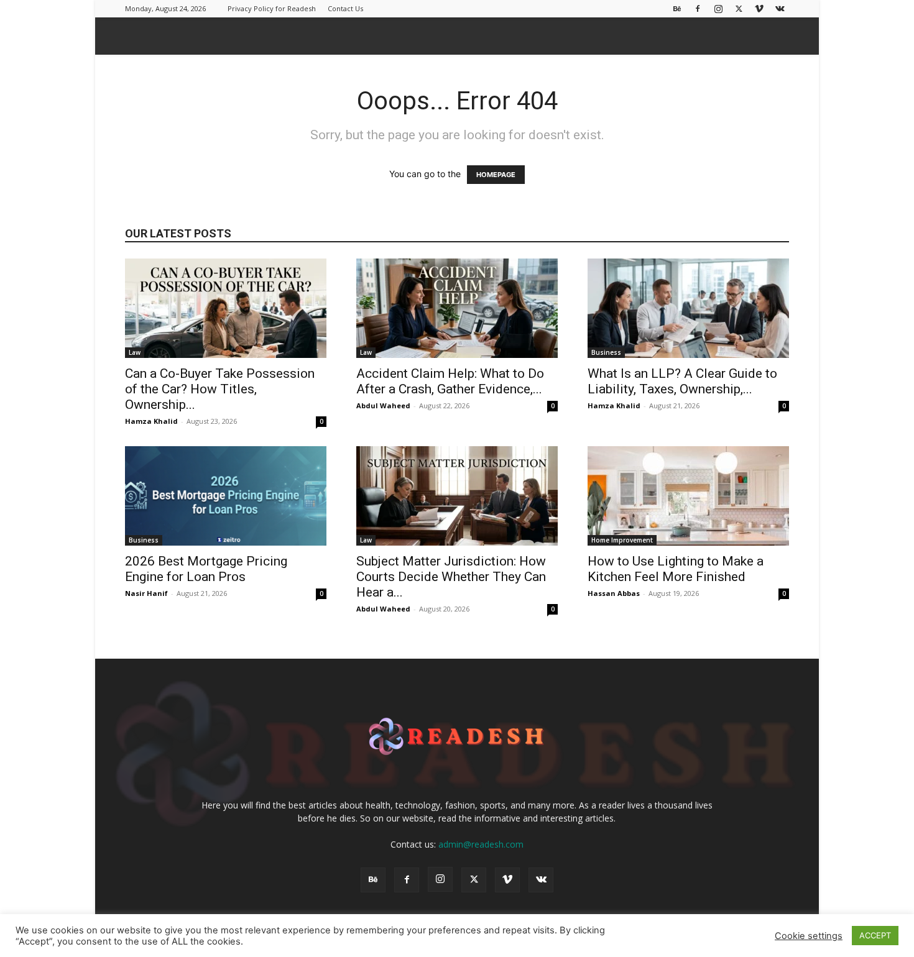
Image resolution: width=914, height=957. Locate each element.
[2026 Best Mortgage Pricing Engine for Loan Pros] (225, 496)
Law (135, 352)
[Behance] (677, 8)
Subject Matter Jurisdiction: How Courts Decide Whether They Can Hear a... (451, 577)
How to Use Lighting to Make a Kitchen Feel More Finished (676, 569)
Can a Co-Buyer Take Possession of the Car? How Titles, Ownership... (220, 389)
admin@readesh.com (481, 844)
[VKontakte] (779, 8)
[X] (738, 8)
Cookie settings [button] (808, 935)
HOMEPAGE (495, 174)
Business (606, 352)
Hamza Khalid (151, 421)
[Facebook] (697, 8)
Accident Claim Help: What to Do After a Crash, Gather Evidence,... (450, 381)
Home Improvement (622, 540)
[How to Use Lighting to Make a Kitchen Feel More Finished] (688, 496)
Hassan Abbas (614, 593)
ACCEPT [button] (875, 935)
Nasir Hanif (146, 593)
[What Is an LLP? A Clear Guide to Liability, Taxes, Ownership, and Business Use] (688, 308)
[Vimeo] (759, 8)
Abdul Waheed (383, 405)
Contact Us (345, 8)
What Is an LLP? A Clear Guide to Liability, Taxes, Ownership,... (682, 381)
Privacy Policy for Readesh (272, 8)
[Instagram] (718, 8)
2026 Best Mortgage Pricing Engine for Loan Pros (206, 569)
